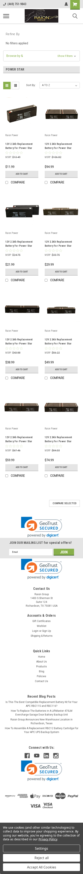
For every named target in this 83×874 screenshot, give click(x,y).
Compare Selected (64, 503)
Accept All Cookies (41, 867)
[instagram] (56, 755)
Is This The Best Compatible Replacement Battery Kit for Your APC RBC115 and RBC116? (41, 704)
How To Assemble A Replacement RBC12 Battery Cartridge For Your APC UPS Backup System (41, 730)
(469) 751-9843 (16, 4)
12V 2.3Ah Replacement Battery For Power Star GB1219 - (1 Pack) (19, 147)
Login (35, 630)
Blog (41, 671)
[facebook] (27, 755)
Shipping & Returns (42, 635)
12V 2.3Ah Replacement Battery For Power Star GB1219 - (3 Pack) (58, 244)
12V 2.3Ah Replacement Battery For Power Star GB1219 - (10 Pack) (58, 147)
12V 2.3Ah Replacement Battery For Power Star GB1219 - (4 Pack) (19, 342)
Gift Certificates (41, 621)
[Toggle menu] (6, 16)
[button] (41, 55)
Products (41, 666)
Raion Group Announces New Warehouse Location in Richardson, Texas (41, 721)
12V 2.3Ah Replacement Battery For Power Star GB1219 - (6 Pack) (19, 440)
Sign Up (46, 630)
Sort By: (31, 85)
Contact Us (41, 681)
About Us (41, 661)
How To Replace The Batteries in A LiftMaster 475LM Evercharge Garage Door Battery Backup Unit (41, 712)
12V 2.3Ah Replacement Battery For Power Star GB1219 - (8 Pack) (58, 440)
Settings (41, 848)
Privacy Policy (48, 839)
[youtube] (36, 755)
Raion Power (11, 135)
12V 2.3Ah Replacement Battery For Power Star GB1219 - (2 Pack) (19, 244)
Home (41, 656)
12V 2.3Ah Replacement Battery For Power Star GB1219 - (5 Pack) (58, 342)
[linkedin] (46, 755)
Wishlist (41, 626)
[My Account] (66, 4)
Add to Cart (22, 174)
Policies (41, 676)
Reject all (41, 857)
